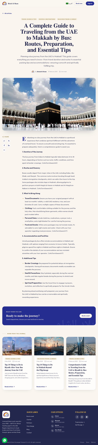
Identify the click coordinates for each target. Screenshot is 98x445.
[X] (9, 141)
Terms (87, 442)
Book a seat (86, 316)
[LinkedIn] (9, 145)
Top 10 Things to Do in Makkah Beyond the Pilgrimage (44, 367)
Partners (29, 423)
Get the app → (79, 425)
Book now (79, 3)
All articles (8, 13)
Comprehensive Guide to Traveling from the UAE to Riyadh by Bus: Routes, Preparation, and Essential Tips (78, 370)
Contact (29, 433)
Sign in (90, 3)
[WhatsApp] (4, 141)
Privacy (82, 442)
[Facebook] (4, 145)
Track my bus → (80, 422)
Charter (29, 419)
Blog (28, 429)
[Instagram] (82, 417)
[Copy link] (4, 150)
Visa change (30, 426)
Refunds (93, 442)
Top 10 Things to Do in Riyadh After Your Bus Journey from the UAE (14, 367)
